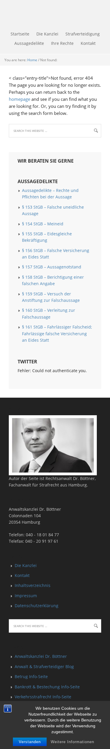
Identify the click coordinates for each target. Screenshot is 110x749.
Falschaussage (1, 14)
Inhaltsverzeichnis (32, 585)
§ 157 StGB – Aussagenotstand (51, 267)
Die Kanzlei (26, 565)
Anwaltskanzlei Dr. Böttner (41, 656)
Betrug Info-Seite (31, 676)
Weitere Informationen (72, 742)
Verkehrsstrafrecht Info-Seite (43, 696)
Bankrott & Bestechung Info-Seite (47, 687)
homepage (19, 99)
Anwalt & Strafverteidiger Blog (44, 666)
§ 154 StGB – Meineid (42, 224)
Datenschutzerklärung (36, 605)
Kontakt (22, 575)
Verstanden (30, 742)
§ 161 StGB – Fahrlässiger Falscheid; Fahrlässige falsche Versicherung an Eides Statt (57, 333)
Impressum (26, 595)
